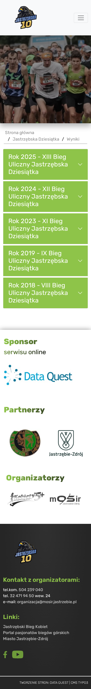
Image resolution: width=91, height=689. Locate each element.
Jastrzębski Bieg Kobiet (25, 626)
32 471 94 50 (22, 595)
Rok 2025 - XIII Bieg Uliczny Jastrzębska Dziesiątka (38, 164)
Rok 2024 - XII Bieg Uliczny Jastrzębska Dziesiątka (38, 196)
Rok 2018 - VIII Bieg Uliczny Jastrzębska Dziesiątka (38, 293)
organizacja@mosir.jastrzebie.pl (47, 601)
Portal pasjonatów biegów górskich (36, 632)
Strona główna (19, 132)
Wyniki (73, 139)
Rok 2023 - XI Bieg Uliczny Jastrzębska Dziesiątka (38, 228)
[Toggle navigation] (81, 18)
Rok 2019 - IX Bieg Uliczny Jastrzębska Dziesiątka (38, 260)
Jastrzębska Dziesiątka (36, 139)
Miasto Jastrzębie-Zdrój (25, 638)
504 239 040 (31, 589)
